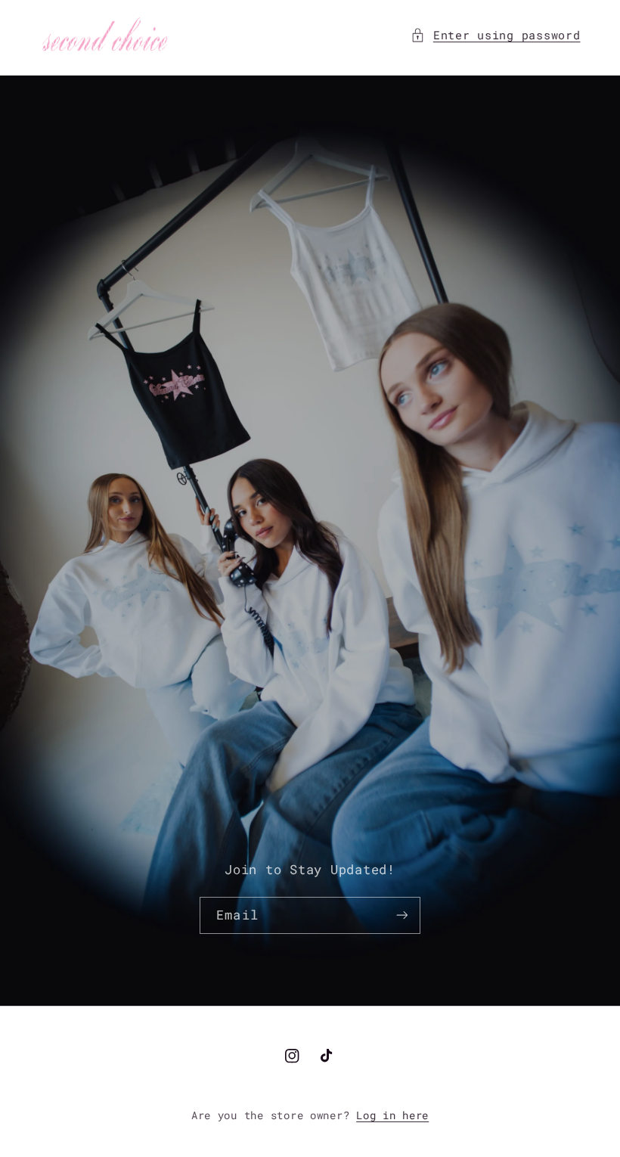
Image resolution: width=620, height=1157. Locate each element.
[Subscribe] (401, 915)
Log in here (392, 1115)
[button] (495, 35)
